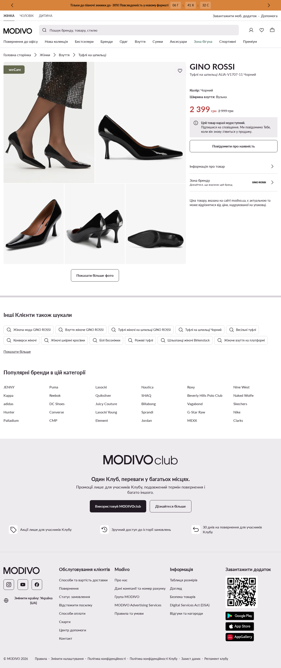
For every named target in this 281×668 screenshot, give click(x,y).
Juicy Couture (106, 404)
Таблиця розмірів (183, 580)
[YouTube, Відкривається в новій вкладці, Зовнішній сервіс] (23, 584)
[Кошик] (272, 30)
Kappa (8, 395)
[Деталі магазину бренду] (272, 182)
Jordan (146, 420)
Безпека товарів (182, 596)
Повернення (69, 588)
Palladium (11, 420)
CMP (53, 420)
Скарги (64, 622)
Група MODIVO (141, 596)
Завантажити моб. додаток (237, 16)
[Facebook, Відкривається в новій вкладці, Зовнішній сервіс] (37, 584)
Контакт (65, 638)
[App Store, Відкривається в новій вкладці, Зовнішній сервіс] (239, 626)
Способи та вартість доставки (83, 580)
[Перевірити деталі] (272, 166)
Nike (236, 412)
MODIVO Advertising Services (141, 605)
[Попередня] (12, 5)
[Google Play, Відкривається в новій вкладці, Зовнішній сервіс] (239, 616)
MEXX (192, 420)
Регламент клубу (216, 659)
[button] (49, 122)
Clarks (238, 420)
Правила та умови (141, 613)
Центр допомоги (72, 630)
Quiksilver (103, 395)
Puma (53, 387)
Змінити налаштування (67, 659)
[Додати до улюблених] (180, 70)
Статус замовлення (74, 596)
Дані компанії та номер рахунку (140, 588)
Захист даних (190, 659)
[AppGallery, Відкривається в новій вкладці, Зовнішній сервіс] (239, 637)
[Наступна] (268, 5)
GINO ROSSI (212, 66)
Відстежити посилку (75, 605)
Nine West (241, 387)
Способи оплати (72, 613)
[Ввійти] (251, 30)
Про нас (121, 580)
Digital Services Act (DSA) (189, 605)
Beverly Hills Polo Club (204, 395)
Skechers (240, 404)
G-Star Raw (196, 412)
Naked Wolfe (243, 395)
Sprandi (147, 412)
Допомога (269, 16)
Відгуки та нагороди (186, 613)
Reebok (55, 395)
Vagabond (195, 404)
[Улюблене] (261, 30)
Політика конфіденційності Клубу (153, 659)
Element (101, 420)
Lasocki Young (106, 412)
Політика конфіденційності (107, 659)
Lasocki (101, 387)
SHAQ (146, 395)
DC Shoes (57, 404)
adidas (8, 404)
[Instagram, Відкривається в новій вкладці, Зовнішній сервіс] (9, 584)
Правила (41, 659)
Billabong (148, 404)
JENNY (9, 387)
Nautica (147, 387)
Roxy (191, 387)
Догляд (176, 588)
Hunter (9, 412)
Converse (56, 412)
